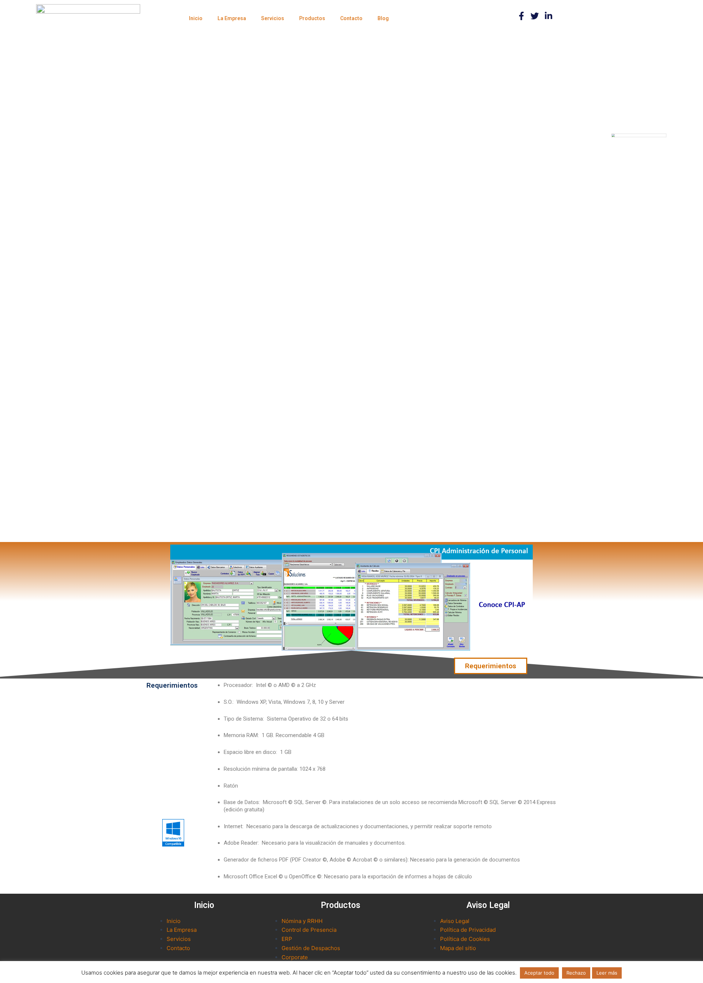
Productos (312, 18)
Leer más (606, 973)
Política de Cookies (465, 938)
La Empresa (231, 18)
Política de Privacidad (468, 929)
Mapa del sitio (458, 948)
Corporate (295, 957)
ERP (287, 938)
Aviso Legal (454, 920)
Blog (383, 18)
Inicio (195, 18)
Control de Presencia (309, 929)
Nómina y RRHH (302, 920)
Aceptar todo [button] (539, 973)
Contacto (351, 18)
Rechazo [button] (576, 973)
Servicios (272, 18)
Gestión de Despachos (311, 948)
